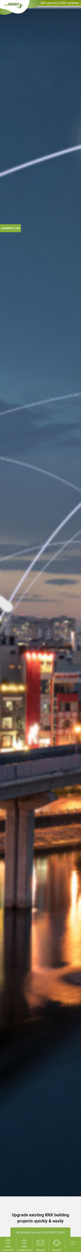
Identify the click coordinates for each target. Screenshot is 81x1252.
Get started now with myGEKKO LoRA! (40, 1232)
